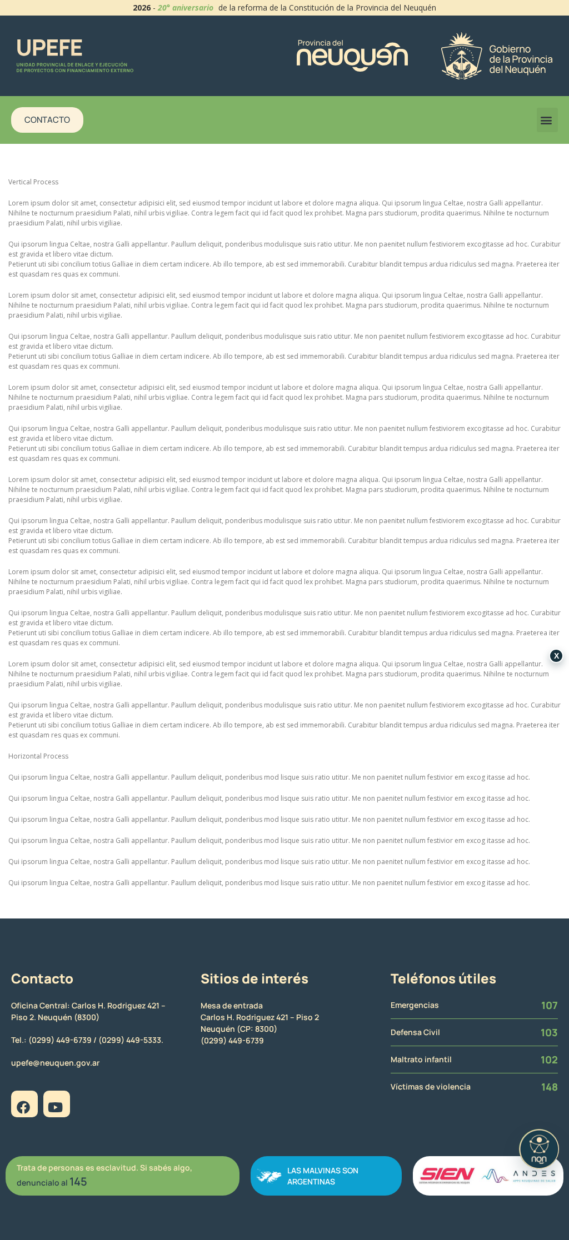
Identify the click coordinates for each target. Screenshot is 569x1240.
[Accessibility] (539, 1149)
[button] (547, 120)
